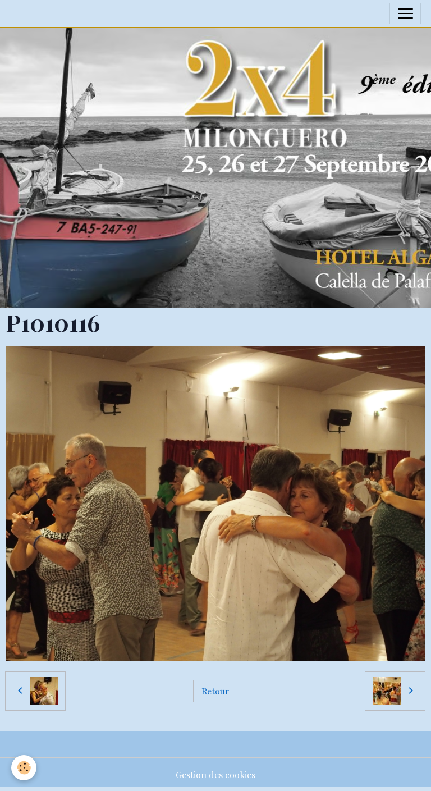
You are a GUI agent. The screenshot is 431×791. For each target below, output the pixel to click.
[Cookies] (23, 767)
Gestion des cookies (215, 774)
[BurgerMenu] (405, 13)
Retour (215, 691)
